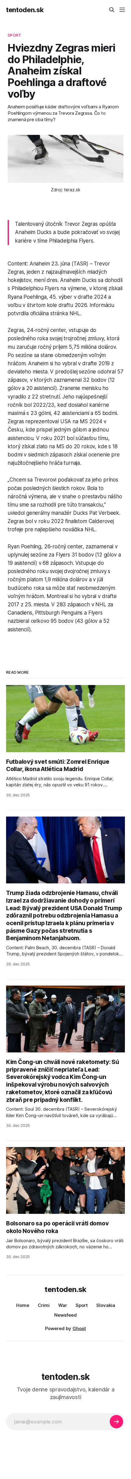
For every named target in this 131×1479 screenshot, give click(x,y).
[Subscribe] (116, 1421)
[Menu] (122, 10)
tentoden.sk (25, 9)
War (62, 1305)
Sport (82, 1305)
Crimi (44, 1305)
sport (14, 35)
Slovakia (105, 1305)
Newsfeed (65, 1315)
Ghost (79, 1328)
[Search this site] (112, 10)
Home (22, 1305)
